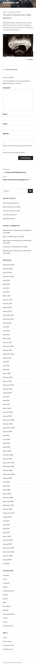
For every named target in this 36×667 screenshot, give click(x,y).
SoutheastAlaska (8, 614)
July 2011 (6, 362)
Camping (6, 575)
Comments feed (8, 645)
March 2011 (7, 373)
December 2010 (8, 385)
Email (5, 124)
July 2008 (6, 482)
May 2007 (6, 529)
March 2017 (7, 296)
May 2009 (6, 443)
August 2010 (7, 393)
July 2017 (6, 288)
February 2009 (8, 455)
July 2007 (6, 521)
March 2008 (7, 494)
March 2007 (7, 536)
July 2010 (6, 397)
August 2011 (7, 358)
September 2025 (9, 265)
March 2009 (7, 451)
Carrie (5, 579)
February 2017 (8, 300)
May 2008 (6, 486)
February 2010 (8, 412)
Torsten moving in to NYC (11, 211)
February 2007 (8, 540)
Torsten (5, 618)
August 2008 (7, 478)
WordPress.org (8, 649)
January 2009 (7, 459)
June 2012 (6, 331)
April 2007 (6, 532)
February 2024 (8, 269)
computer (6, 583)
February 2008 (8, 497)
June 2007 (6, 525)
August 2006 (7, 560)
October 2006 (7, 556)
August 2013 (7, 311)
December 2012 (8, 315)
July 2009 (6, 435)
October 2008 (7, 470)
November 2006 (8, 552)
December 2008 (8, 463)
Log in (5, 637)
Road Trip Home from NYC (12, 207)
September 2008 (9, 474)
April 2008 (6, 490)
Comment (7, 88)
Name (5, 114)
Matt (19, 12)
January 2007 (7, 544)
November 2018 (8, 276)
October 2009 (7, 424)
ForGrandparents (8, 591)
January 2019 (7, 272)
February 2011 (7, 377)
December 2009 (8, 420)
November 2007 (8, 505)
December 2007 (8, 501)
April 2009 (6, 447)
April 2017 (6, 292)
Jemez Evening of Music (11, 203)
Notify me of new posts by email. (14, 152)
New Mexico (7, 606)
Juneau (5, 599)
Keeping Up (11, 2)
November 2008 (8, 466)
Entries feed (7, 641)
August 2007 (7, 517)
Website (6, 134)
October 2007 (7, 509)
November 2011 (8, 346)
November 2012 (8, 319)
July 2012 (6, 327)
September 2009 (9, 428)
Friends (5, 595)
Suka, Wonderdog (9, 218)
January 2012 (7, 342)
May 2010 (6, 400)
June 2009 (6, 439)
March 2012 (7, 338)
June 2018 (6, 280)
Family (5, 587)
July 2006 (6, 563)
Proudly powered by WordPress (12, 662)
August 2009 (7, 431)
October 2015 (7, 303)
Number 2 (31, 59)
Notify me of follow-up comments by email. (17, 146)
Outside (5, 610)
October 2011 (7, 350)
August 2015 (7, 307)
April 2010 (6, 404)
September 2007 (9, 513)
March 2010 (7, 408)
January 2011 (7, 381)
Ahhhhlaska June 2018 (16, 236)
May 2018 (6, 284)
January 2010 (7, 416)
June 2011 (6, 366)
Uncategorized (12, 69)
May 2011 (6, 369)
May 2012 (6, 334)
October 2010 (7, 389)
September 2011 (8, 354)
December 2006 (8, 548)
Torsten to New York (10, 215)
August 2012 (7, 323)
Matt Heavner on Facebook (12, 230)
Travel (5, 622)
